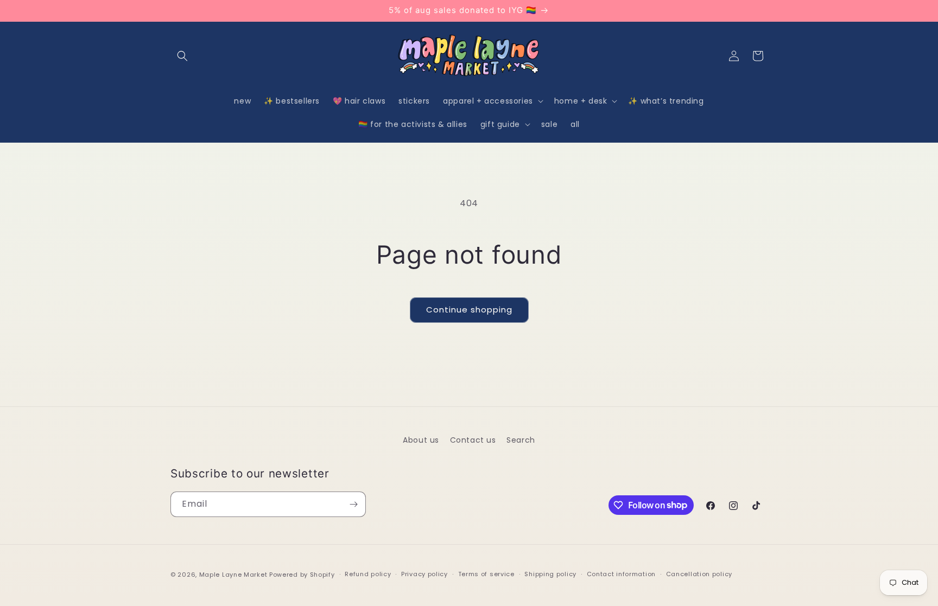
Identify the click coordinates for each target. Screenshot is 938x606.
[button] (182, 56)
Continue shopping (469, 309)
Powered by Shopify (302, 574)
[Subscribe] (353, 504)
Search (520, 440)
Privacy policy (424, 574)
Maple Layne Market (233, 574)
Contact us (473, 440)
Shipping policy (550, 574)
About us (421, 440)
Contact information (621, 574)
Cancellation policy (699, 574)
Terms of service (486, 574)
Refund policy (368, 574)
